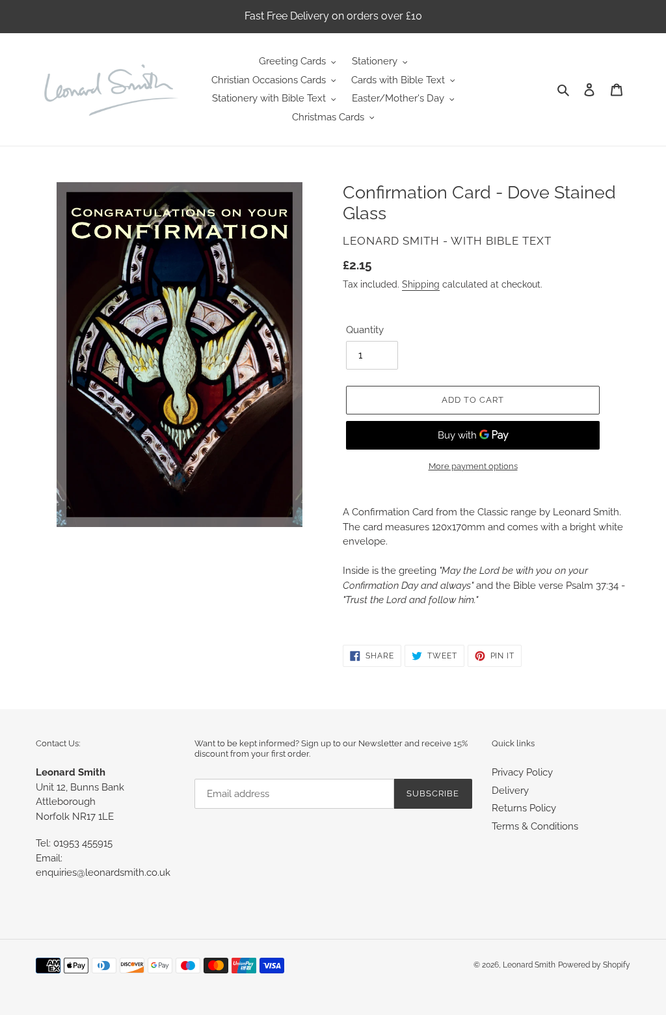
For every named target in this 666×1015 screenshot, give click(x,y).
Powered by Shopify (594, 964)
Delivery (510, 790)
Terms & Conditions (535, 826)
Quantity (365, 330)
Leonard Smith (529, 964)
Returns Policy (524, 808)
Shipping (421, 284)
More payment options (473, 466)
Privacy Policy (522, 772)
